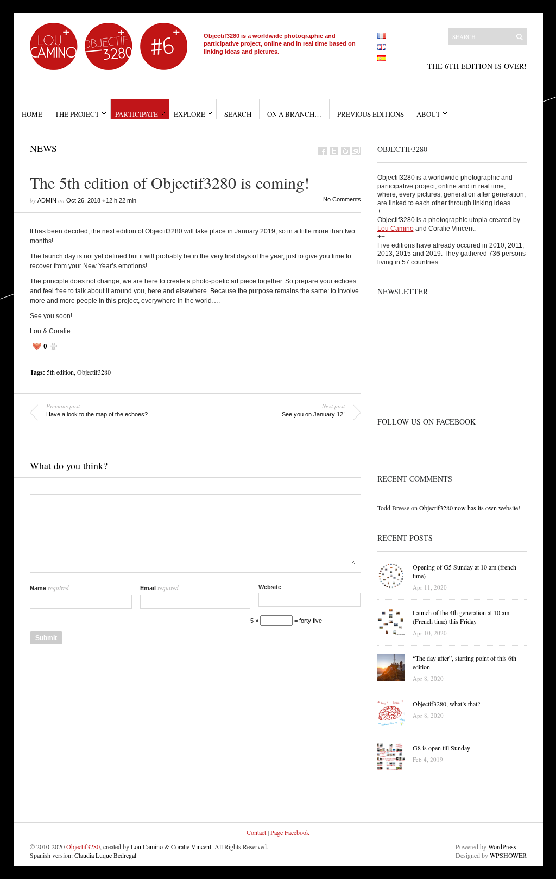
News (43, 148)
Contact (256, 832)
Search (237, 114)
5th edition (60, 372)
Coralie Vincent (191, 846)
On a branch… (294, 114)
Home (32, 114)
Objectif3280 (94, 372)
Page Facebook (289, 832)
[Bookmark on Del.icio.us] (345, 151)
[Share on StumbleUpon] (356, 151)
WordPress (502, 846)
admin (46, 200)
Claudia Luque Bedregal (105, 855)
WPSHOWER (508, 855)
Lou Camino (395, 228)
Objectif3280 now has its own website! (469, 507)
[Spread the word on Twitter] (334, 151)
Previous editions (370, 114)
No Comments (342, 199)
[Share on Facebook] (322, 151)
